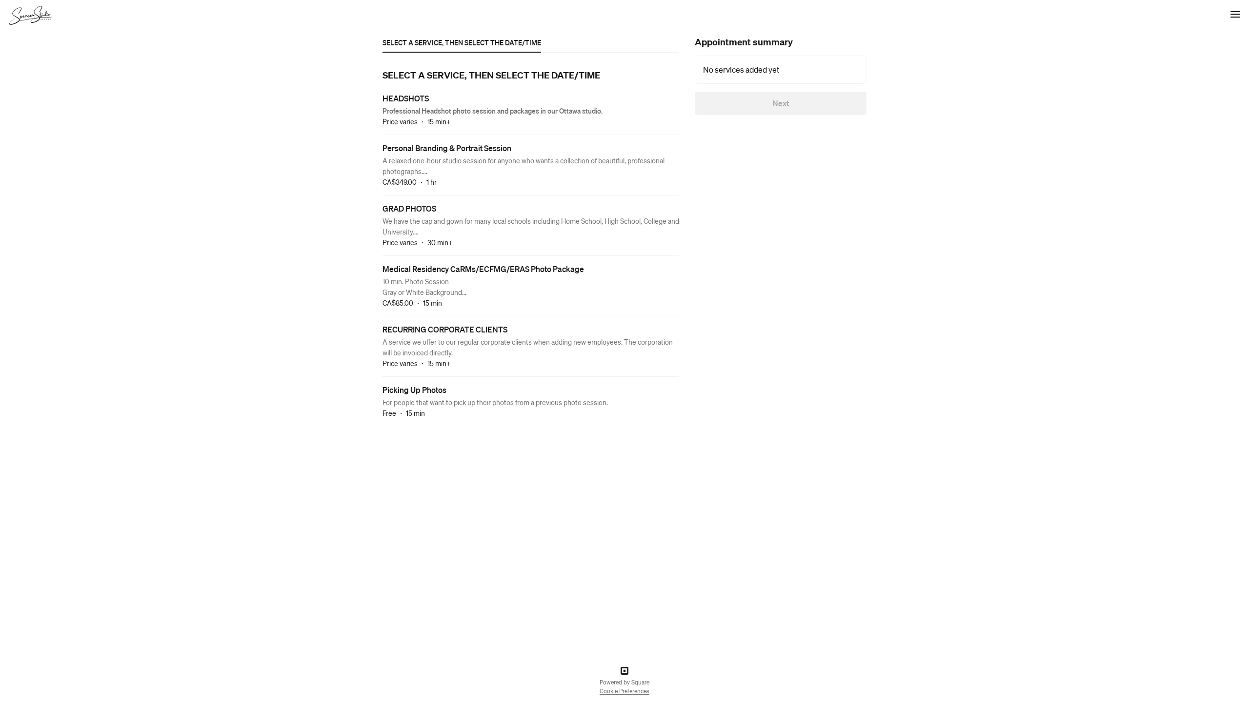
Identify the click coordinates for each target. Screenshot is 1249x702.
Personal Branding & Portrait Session (447, 148)
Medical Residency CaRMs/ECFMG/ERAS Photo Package (483, 269)
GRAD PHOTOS (409, 208)
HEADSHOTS (406, 98)
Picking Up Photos (414, 390)
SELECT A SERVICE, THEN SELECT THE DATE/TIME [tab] (462, 42)
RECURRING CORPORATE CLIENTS (445, 329)
